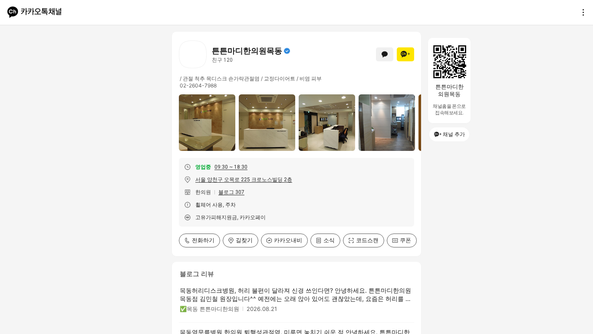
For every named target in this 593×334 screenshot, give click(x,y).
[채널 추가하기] (405, 54)
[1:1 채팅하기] (384, 54)
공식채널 (286, 50)
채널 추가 (454, 134)
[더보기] (581, 12)
